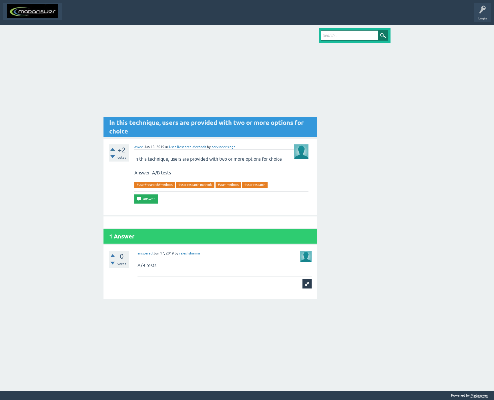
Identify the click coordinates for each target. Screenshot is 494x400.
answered (145, 253)
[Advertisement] (210, 72)
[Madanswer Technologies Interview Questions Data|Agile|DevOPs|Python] (32, 11)
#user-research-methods (195, 184)
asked (138, 147)
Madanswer (479, 395)
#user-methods (228, 184)
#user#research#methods (155, 184)
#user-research (254, 184)
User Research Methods (187, 147)
